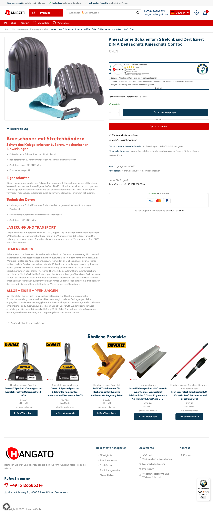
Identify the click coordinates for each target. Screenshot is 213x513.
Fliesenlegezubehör (39, 29)
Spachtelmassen (108, 460)
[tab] (54, 129)
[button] (196, 13)
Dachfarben (106, 465)
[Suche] (138, 13)
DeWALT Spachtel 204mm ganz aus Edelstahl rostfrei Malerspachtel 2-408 (23, 392)
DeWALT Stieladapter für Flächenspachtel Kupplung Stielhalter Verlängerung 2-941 (106, 392)
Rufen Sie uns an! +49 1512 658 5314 (127, 184)
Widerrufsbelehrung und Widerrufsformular (155, 475)
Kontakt (187, 455)
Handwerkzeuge (20, 29)
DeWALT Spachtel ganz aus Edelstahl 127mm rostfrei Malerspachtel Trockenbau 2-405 (65, 392)
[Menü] (208, 480)
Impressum (148, 468)
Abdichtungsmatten (110, 470)
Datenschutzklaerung (153, 463)
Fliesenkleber (107, 475)
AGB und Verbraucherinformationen (157, 457)
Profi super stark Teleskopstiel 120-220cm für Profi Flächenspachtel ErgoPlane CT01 (189, 395)
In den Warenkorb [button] (37, 362)
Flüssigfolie (106, 455)
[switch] (203, 497)
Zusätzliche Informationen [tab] (27, 323)
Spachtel (32, 385)
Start (7, 29)
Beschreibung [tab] (19, 128)
